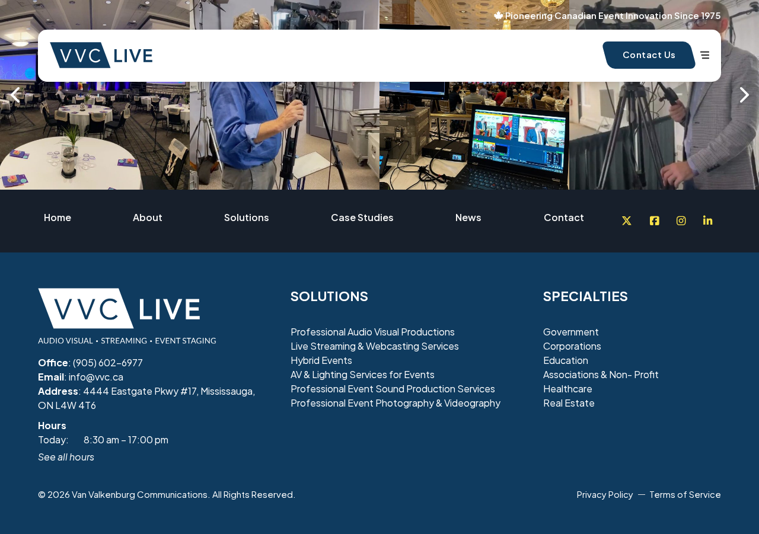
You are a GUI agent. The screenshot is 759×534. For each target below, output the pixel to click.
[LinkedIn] (707, 221)
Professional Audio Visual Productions (373, 331)
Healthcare (567, 388)
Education (565, 360)
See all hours (66, 456)
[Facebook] (654, 221)
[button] (15, 95)
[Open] (704, 55)
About (147, 217)
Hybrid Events (321, 360)
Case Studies (362, 217)
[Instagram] (681, 221)
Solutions (246, 217)
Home (57, 217)
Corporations (572, 346)
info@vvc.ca (96, 376)
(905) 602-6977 (108, 362)
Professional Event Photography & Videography (395, 402)
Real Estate (569, 402)
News (468, 217)
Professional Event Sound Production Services (393, 388)
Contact (564, 217)
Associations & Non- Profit (601, 374)
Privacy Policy (605, 494)
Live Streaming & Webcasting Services (375, 346)
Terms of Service (685, 494)
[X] (627, 221)
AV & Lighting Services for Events (363, 374)
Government (571, 331)
